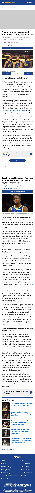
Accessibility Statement (9, 476)
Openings (24, 461)
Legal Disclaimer (26, 473)
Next (28, 73)
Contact (3, 464)
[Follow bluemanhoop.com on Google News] (31, 154)
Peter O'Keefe (8, 188)
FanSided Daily (6, 467)
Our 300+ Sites (26, 464)
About (3, 461)
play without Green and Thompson (14, 110)
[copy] (11, 45)
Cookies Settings (6, 479)
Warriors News (10, 166)
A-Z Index (24, 476)
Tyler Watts (7, 42)
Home (3, 166)
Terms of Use (25, 470)
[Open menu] (3, 2)
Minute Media (9, 483)
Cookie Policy (5, 473)
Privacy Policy (5, 470)
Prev (6, 73)
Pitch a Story (25, 467)
